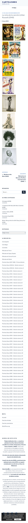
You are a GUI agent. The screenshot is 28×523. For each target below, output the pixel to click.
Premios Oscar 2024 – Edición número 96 (12, 402)
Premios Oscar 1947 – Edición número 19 (12, 315)
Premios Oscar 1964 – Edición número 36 (12, 364)
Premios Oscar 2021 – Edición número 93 (12, 394)
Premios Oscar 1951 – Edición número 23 (12, 326)
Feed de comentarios (7, 423)
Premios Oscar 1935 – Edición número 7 (12, 280)
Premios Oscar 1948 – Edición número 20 (12, 318)
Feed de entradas (6, 420)
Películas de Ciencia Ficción (9, 256)
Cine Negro (5, 244)
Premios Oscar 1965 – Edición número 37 (12, 367)
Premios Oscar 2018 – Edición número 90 (12, 385)
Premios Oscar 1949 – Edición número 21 (12, 320)
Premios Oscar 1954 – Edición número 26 (12, 335)
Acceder (4, 417)
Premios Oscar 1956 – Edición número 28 (12, 341)
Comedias (4, 247)
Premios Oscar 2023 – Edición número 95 (12, 399)
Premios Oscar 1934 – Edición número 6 (12, 277)
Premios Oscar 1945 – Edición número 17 (12, 309)
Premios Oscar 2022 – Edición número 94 (12, 397)
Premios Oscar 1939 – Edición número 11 (12, 291)
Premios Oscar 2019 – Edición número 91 (12, 388)
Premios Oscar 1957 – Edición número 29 (12, 344)
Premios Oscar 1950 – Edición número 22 (12, 323)
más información (9, 519)
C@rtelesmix (9, 2)
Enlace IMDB (5, 21)
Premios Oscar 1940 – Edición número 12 (12, 294)
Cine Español (5, 241)
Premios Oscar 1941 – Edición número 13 (12, 297)
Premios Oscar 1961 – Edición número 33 (12, 356)
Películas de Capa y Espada (9, 253)
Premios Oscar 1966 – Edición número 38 (12, 370)
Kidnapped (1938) (6, 201)
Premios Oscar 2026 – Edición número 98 (12, 408)
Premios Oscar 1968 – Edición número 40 (12, 376)
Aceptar (17, 519)
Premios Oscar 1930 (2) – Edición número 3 (13, 268)
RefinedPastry (15, 13)
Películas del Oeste (7, 259)
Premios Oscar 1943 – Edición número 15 (12, 303)
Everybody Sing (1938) (7, 216)
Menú (14, 7)
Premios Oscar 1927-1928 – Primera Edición (13, 262)
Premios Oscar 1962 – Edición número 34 (12, 359)
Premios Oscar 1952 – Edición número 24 (12, 329)
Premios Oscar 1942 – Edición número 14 (12, 300)
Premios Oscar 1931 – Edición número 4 (12, 271)
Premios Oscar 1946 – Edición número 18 (12, 312)
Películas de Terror (7, 250)
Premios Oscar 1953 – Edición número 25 (12, 332)
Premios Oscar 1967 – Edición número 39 (12, 373)
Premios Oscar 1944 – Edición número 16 (12, 306)
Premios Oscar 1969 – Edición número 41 (12, 379)
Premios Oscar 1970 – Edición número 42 (12, 382)
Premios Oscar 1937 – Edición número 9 (12, 285)
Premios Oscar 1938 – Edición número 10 (12, 288)
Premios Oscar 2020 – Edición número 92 (12, 391)
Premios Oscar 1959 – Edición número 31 (12, 350)
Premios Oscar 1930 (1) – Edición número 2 (13, 265)
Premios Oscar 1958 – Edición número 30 (12, 347)
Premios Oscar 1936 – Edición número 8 (12, 282)
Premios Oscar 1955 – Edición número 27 (12, 338)
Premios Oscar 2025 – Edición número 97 (12, 405)
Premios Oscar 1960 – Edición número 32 (12, 353)
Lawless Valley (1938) (7, 211)
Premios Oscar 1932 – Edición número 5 (12, 274)
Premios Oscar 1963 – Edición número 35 (12, 361)
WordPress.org (6, 426)
